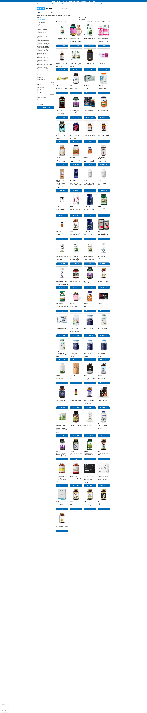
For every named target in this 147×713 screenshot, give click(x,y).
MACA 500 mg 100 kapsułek (60, 233)
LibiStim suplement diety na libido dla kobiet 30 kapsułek (75, 209)
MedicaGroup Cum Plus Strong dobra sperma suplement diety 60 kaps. (62, 283)
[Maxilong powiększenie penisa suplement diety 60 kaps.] (104, 224)
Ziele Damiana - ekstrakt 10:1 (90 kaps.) (62, 527)
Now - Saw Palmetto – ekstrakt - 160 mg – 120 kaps (89, 306)
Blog (52, 12)
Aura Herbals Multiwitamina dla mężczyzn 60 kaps (74, 88)
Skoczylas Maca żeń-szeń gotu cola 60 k (76, 426)
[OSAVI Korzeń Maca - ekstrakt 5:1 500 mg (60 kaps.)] (62, 345)
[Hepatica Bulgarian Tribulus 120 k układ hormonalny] (76, 127)
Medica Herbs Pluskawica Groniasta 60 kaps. (89, 39)
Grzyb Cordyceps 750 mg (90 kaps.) (103, 111)
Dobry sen (39, 24)
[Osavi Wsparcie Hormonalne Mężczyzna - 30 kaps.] (76, 345)
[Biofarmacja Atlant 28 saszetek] (90, 78)
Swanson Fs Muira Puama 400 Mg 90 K (76, 454)
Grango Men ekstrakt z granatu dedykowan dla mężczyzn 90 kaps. (89, 112)
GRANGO (86, 109)
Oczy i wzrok (39, 26)
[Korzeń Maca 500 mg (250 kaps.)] (76, 150)
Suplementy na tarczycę (42, 57)
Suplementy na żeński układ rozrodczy (45, 68)
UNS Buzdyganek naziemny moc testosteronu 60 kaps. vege (61, 479)
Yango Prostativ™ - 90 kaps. (103, 503)
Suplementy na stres (41, 56)
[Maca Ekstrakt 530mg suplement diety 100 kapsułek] (76, 224)
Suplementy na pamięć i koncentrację (45, 49)
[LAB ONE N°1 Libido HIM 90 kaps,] (104, 173)
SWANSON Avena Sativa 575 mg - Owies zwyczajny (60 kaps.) (61, 455)
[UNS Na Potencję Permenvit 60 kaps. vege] (76, 468)
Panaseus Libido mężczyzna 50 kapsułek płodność (89, 378)
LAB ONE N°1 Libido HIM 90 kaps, (103, 184)
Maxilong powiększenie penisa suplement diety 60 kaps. (103, 234)
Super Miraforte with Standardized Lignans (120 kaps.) (103, 427)
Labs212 (58, 206)
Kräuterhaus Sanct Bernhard (60, 181)
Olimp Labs (100, 303)
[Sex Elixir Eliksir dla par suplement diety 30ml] (104, 392)
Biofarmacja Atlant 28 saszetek (89, 87)
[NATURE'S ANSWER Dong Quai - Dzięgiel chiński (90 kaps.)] (62, 296)
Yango (71, 231)
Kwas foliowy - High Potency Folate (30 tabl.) (75, 184)
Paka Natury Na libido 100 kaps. (76, 377)
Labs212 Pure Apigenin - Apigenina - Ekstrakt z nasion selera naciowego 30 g (62, 210)
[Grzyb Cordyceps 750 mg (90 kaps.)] (104, 102)
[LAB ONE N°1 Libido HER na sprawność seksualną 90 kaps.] (90, 173)
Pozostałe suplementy (42, 28)
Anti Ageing (39, 21)
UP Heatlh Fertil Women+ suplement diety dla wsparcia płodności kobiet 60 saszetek (103, 479)
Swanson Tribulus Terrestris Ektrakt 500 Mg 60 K (89, 455)
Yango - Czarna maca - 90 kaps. (75, 503)
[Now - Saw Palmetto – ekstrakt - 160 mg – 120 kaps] (90, 296)
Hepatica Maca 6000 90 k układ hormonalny (90, 136)
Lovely (99, 231)
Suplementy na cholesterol (43, 39)
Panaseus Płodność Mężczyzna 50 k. (102, 377)
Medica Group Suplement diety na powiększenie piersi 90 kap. (62, 258)
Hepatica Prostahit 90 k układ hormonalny (61, 160)
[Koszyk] (108, 8)
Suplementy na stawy (42, 54)
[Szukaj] (59, 8)
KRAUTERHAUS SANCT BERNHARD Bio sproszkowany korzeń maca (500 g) (61, 185)
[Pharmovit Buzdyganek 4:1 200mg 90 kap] (76, 392)
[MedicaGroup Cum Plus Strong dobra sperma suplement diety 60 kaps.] (62, 273)
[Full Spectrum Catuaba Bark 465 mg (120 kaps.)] (76, 102)
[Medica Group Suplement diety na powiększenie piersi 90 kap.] (62, 248)
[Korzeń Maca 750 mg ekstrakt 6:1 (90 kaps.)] (90, 150)
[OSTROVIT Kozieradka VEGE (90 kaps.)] (62, 368)
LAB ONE (85, 180)
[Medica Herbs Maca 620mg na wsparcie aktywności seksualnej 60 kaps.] (90, 248)
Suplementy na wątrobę (42, 67)
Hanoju (57, 133)
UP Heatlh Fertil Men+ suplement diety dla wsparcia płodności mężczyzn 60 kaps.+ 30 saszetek (89, 479)
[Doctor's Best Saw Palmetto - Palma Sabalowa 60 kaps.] (104, 78)
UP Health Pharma (87, 475)
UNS (57, 475)
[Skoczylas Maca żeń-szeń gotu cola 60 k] (76, 417)
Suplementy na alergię (42, 37)
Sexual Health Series (102, 36)
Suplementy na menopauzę (43, 43)
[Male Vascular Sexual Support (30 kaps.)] (90, 224)
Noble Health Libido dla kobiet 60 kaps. (75, 305)
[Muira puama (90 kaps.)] (104, 273)
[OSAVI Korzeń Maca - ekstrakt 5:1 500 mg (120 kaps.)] (104, 320)
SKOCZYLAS (72, 423)
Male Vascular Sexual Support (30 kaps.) (89, 233)
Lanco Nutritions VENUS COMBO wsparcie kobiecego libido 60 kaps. (76, 40)
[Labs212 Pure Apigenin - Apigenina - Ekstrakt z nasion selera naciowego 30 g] (62, 199)
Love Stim (72, 206)
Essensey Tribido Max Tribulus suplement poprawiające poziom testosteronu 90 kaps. (61, 112)
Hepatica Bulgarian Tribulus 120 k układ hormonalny (74, 137)
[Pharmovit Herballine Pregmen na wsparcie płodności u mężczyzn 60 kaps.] (90, 392)
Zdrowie (48, 15)
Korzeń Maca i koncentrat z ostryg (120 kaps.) (104, 160)
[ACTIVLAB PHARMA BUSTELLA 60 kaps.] (104, 55)
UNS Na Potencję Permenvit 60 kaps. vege (75, 477)
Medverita (72, 279)
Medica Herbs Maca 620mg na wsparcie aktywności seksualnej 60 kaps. (89, 259)
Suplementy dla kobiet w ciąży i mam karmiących (45, 34)
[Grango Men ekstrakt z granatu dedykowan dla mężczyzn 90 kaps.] (90, 102)
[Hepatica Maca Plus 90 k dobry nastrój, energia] (104, 127)
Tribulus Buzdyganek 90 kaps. (103, 454)
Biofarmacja (86, 85)
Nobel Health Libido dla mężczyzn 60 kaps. (89, 64)
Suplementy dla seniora (42, 36)
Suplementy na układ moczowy (44, 63)
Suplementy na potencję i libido (44, 50)
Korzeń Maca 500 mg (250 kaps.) (75, 160)
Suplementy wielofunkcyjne (43, 70)
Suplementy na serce (41, 53)
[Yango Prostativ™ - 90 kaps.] (104, 494)
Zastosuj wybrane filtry (45, 107)
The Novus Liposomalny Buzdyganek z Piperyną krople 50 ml (61, 65)
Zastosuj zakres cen (40, 104)
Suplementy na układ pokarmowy (44, 66)
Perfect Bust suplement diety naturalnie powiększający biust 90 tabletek (103, 41)
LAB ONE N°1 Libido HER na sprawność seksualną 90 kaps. (89, 185)
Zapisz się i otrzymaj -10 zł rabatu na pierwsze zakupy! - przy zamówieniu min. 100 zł (73, 1)
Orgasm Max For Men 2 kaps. (61, 329)
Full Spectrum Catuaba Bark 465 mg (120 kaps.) (75, 111)
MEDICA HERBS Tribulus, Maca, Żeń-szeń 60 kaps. (62, 39)
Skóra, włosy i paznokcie (42, 29)
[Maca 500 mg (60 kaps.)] (104, 199)
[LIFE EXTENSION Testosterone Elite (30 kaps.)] (90, 199)
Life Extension (73, 180)
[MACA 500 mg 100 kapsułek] (62, 224)
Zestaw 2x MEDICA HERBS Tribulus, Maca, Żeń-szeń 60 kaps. (75, 65)
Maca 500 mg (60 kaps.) (103, 208)
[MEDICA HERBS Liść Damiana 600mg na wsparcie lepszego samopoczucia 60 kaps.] (76, 248)
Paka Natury (72, 375)
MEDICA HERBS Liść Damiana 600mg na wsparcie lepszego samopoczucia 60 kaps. (75, 259)
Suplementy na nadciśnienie (43, 44)
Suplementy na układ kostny (43, 60)
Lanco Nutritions (73, 36)
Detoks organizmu (41, 22)
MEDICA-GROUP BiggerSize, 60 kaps (102, 257)
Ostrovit (58, 375)
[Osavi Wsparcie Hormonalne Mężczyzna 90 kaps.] (104, 345)
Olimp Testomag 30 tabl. (103, 305)
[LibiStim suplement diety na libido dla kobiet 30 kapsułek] (76, 199)
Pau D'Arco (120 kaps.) (61, 400)
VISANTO (58, 501)
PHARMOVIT (72, 398)
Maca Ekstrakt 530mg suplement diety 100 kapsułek (75, 234)
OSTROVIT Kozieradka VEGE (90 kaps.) (61, 377)
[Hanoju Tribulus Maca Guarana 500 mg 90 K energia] (62, 127)
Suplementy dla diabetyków (43, 31)
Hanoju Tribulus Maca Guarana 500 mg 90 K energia (61, 137)
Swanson (72, 109)
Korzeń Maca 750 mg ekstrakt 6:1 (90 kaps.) (89, 160)
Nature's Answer (59, 303)
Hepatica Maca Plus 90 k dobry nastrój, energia (103, 136)
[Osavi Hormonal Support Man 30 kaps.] (90, 320)
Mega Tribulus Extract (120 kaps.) (89, 282)
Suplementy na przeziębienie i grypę (45, 51)
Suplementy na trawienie (42, 58)
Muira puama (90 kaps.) (103, 281)
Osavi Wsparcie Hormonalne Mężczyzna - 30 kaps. (76, 355)
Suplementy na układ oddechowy (44, 64)
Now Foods (100, 109)
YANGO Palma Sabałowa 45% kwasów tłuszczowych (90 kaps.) (89, 504)
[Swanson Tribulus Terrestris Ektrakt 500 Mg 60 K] (90, 444)
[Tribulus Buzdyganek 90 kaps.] (104, 444)
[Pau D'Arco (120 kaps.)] (62, 392)
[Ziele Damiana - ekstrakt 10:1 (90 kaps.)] (62, 518)
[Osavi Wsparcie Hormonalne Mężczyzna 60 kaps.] (90, 345)
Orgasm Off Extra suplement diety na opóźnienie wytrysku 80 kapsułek (75, 330)
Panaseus (86, 375)
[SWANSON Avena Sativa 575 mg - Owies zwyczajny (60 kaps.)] (62, 444)
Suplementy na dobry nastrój (43, 40)
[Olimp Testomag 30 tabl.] (104, 296)
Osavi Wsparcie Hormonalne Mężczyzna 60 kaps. (89, 355)
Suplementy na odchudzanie (43, 46)
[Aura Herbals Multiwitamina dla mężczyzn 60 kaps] (76, 78)
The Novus (58, 61)
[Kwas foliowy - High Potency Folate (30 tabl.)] (76, 173)
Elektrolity (39, 25)
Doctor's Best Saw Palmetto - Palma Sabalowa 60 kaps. (102, 88)
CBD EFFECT (58, 85)
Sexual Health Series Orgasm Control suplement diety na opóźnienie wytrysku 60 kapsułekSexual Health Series (61, 429)
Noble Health (86, 61)
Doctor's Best (100, 85)
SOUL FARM (86, 423)
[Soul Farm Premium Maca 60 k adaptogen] (90, 417)
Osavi (85, 326)
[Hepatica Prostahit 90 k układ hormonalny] (62, 150)
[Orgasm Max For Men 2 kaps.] (62, 320)
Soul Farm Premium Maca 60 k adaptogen (90, 426)
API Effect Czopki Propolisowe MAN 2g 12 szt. (61, 88)
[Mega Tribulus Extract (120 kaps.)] (90, 273)
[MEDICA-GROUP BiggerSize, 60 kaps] (104, 248)
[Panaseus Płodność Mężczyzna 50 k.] (104, 368)
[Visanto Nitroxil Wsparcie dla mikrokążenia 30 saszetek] (62, 494)
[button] (45, 73)
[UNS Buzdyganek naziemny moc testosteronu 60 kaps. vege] (62, 468)
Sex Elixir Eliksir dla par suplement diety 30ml (103, 401)
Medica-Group (59, 255)
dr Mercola (58, 398)
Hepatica (72, 133)
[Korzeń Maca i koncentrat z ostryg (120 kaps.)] (104, 150)
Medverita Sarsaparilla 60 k (76, 282)
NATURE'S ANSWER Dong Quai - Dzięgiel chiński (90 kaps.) (62, 306)
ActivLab (99, 61)
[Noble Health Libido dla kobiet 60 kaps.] (76, 296)
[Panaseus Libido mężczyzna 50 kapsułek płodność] (90, 368)
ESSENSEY (58, 109)
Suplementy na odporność (43, 47)
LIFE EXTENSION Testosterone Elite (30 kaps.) (89, 209)
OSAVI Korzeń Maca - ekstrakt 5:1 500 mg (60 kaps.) (61, 355)
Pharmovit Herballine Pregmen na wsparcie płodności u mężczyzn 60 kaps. (89, 402)
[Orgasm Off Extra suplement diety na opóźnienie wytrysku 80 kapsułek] (76, 320)
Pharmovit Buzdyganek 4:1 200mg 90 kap (75, 401)
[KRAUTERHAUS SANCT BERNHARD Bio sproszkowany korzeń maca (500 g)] (62, 173)
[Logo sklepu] (45, 8)
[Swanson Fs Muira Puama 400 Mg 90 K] (76, 444)
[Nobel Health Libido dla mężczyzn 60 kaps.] (90, 55)
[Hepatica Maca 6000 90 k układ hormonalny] (90, 127)
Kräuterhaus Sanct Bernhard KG (102, 158)
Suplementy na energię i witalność (44, 42)
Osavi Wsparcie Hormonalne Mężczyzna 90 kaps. (103, 355)
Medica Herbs (59, 36)
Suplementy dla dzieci (42, 32)
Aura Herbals (72, 85)
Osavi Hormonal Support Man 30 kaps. (89, 329)
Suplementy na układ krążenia (43, 61)
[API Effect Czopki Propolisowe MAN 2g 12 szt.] (62, 78)
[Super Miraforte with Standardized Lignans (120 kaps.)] (104, 417)
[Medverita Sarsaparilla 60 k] (76, 273)
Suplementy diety (54, 15)
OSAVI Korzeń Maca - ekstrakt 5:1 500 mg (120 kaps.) (103, 330)
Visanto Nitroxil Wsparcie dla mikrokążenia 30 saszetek (62, 504)
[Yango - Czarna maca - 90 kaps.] (76, 494)
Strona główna (43, 15)
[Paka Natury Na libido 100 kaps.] (76, 368)
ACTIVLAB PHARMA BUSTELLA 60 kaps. (102, 64)
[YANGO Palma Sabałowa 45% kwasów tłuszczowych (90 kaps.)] (90, 494)
